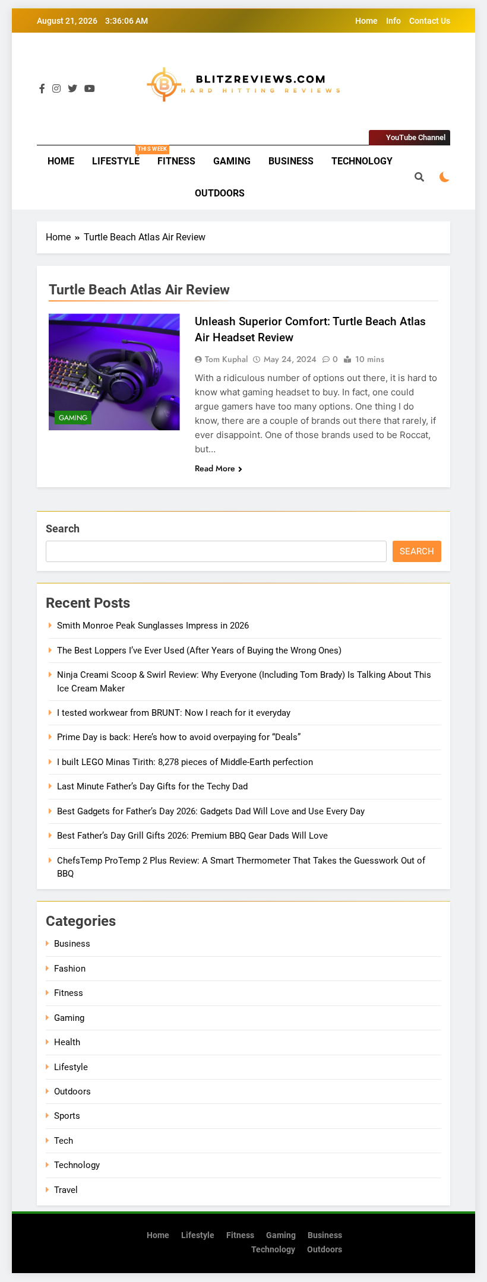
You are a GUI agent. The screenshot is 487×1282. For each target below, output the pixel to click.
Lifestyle (120, 156)
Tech (63, 1140)
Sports (67, 1115)
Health (67, 1042)
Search (63, 528)
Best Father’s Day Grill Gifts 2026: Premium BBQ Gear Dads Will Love (192, 835)
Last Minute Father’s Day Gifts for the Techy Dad (152, 786)
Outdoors (220, 193)
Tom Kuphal (226, 359)
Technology (362, 161)
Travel (66, 1190)
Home (366, 21)
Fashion (70, 968)
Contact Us (429, 21)
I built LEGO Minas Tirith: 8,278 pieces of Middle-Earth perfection (185, 762)
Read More (215, 468)
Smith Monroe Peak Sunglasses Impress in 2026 (153, 625)
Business (291, 161)
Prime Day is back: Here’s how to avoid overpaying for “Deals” (179, 737)
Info (393, 21)
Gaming (232, 161)
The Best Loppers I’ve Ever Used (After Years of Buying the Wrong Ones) (199, 650)
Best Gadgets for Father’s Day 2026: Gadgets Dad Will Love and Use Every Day (211, 811)
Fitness (176, 161)
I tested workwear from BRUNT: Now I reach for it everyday (173, 712)
